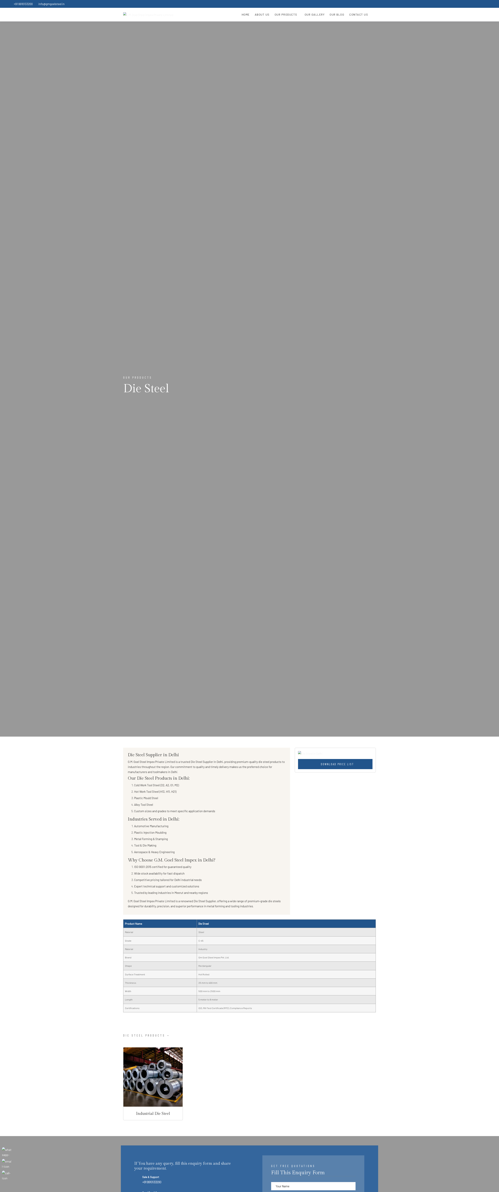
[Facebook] (455, 3)
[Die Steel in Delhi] (335, 753)
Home (246, 14)
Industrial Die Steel (153, 1113)
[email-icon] (7, 1164)
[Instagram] (478, 3)
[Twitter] (463, 3)
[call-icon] (7, 1175)
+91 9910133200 (23, 4)
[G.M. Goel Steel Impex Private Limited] (148, 14)
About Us (262, 14)
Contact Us (358, 14)
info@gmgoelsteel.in (51, 4)
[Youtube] (486, 3)
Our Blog (337, 14)
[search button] (373, 14)
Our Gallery (315, 14)
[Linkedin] (470, 3)
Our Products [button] (286, 14)
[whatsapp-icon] (7, 1152)
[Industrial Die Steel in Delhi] (153, 1077)
